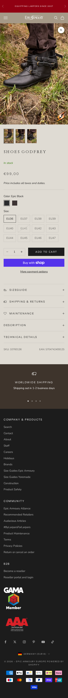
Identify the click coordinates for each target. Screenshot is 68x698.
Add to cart (46, 252)
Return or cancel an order (19, 552)
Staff (6, 445)
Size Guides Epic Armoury (19, 470)
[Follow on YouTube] (43, 642)
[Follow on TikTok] (52, 642)
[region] (34, 383)
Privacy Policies (13, 546)
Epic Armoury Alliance (17, 508)
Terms (7, 539)
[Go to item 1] (9, 136)
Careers (8, 452)
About (7, 439)
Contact (8, 433)
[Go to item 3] (32, 136)
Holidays (9, 458)
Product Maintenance (17, 533)
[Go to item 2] (20, 136)
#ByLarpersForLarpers (17, 527)
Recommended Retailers (18, 514)
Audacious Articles (15, 521)
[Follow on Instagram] (24, 642)
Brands (8, 464)
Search (8, 427)
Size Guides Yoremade (17, 477)
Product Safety (13, 489)
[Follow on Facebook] (5, 642)
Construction (11, 483)
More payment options (34, 271)
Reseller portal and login (18, 577)
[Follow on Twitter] (15, 642)
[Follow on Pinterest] (34, 642)
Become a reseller (14, 571)
